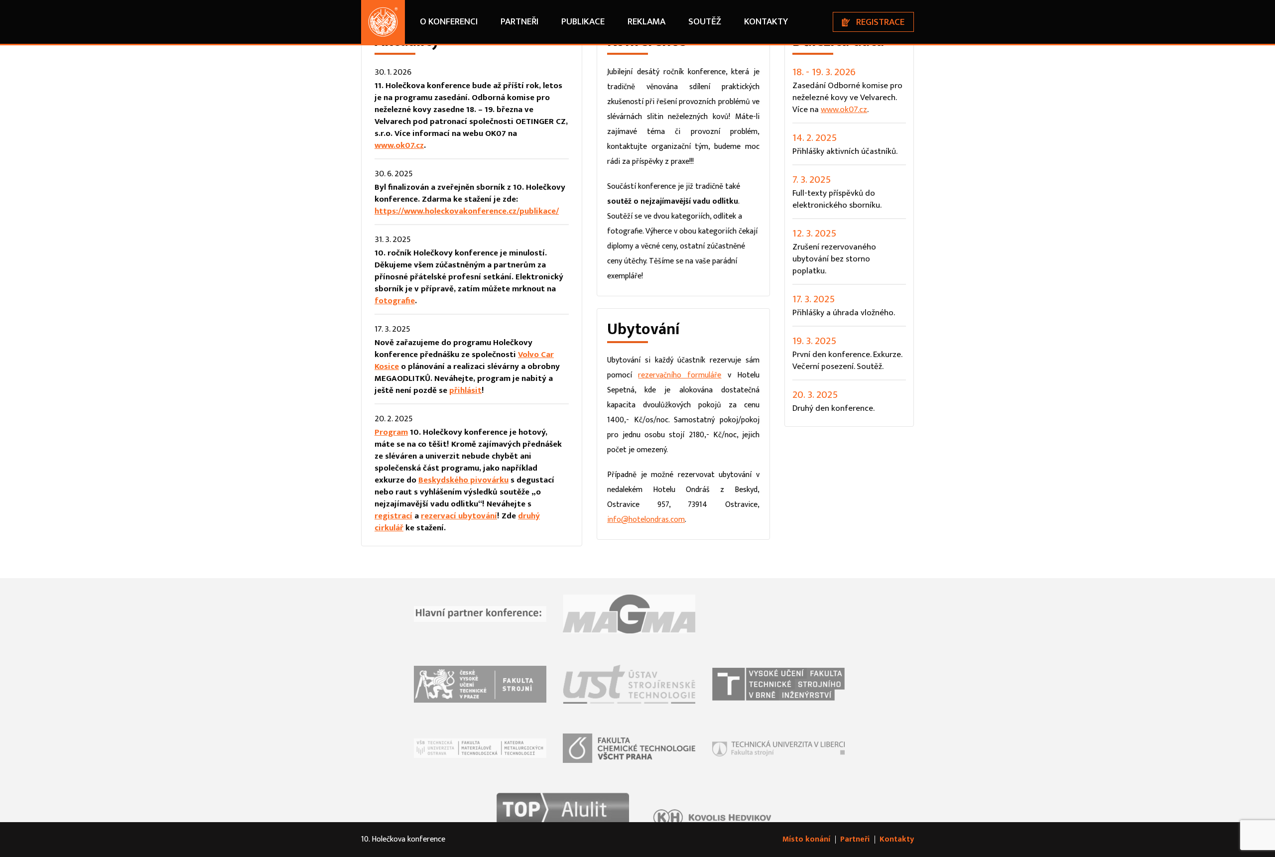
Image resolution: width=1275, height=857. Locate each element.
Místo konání (806, 839)
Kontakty (766, 21)
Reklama (646, 21)
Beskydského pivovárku (463, 480)
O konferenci (449, 21)
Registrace (880, 22)
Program (391, 432)
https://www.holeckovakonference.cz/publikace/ (467, 211)
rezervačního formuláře (679, 375)
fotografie (395, 301)
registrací (393, 516)
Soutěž (704, 21)
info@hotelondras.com (646, 519)
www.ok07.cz (399, 145)
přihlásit (465, 390)
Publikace (583, 21)
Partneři (519, 21)
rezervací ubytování (459, 516)
